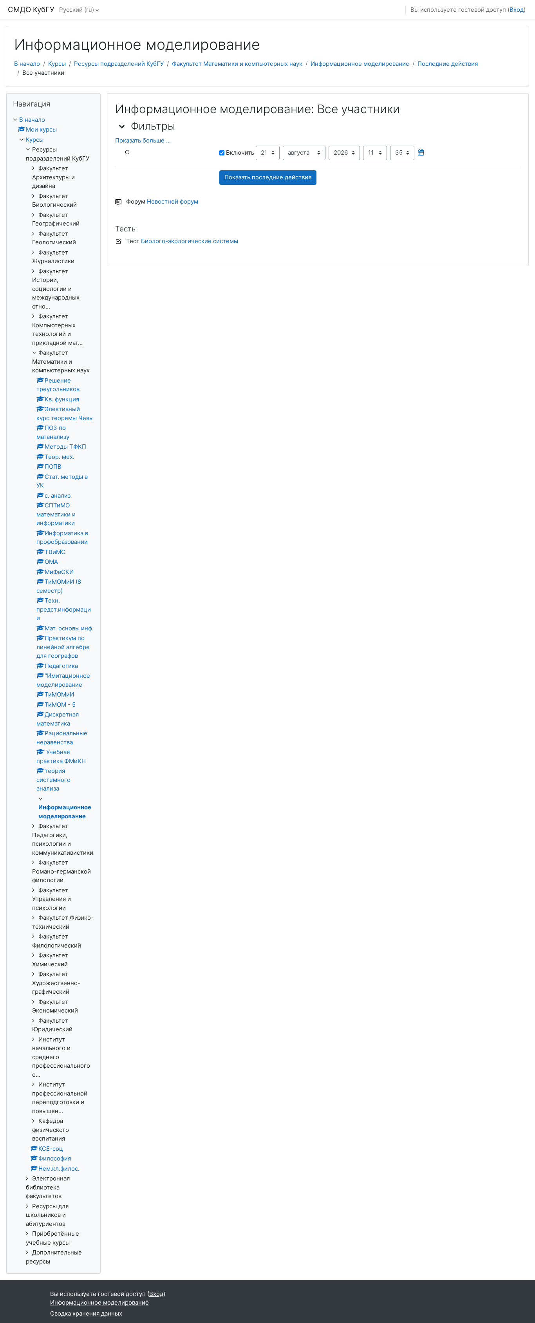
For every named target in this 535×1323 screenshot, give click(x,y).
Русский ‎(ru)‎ (76, 9)
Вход (517, 9)
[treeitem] (53, 691)
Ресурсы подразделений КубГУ (119, 63)
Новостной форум (172, 201)
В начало (27, 63)
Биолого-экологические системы (189, 241)
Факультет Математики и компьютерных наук (237, 63)
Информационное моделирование (360, 63)
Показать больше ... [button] (143, 140)
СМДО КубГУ (31, 9)
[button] (122, 126)
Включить (240, 152)
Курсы (57, 63)
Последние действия (448, 63)
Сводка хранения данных (86, 1313)
